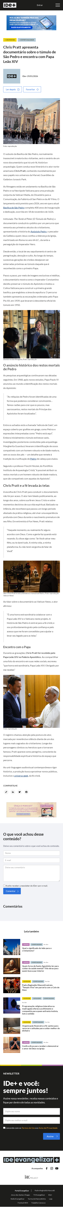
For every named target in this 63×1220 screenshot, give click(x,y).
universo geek (21, 775)
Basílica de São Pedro (13, 207)
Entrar (40, 5)
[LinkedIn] (13, 792)
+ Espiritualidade (26, 40)
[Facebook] (26, 792)
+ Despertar (10, 40)
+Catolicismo (37, 998)
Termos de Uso (28, 1128)
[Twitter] (20, 792)
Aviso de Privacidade (48, 1128)
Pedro (33, 458)
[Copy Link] (6, 792)
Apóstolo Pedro (39, 231)
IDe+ (24, 76)
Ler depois (11, 89)
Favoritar (30, 89)
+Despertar (26, 981)
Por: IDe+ (46, 944)
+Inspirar (26, 944)
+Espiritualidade (36, 944)
